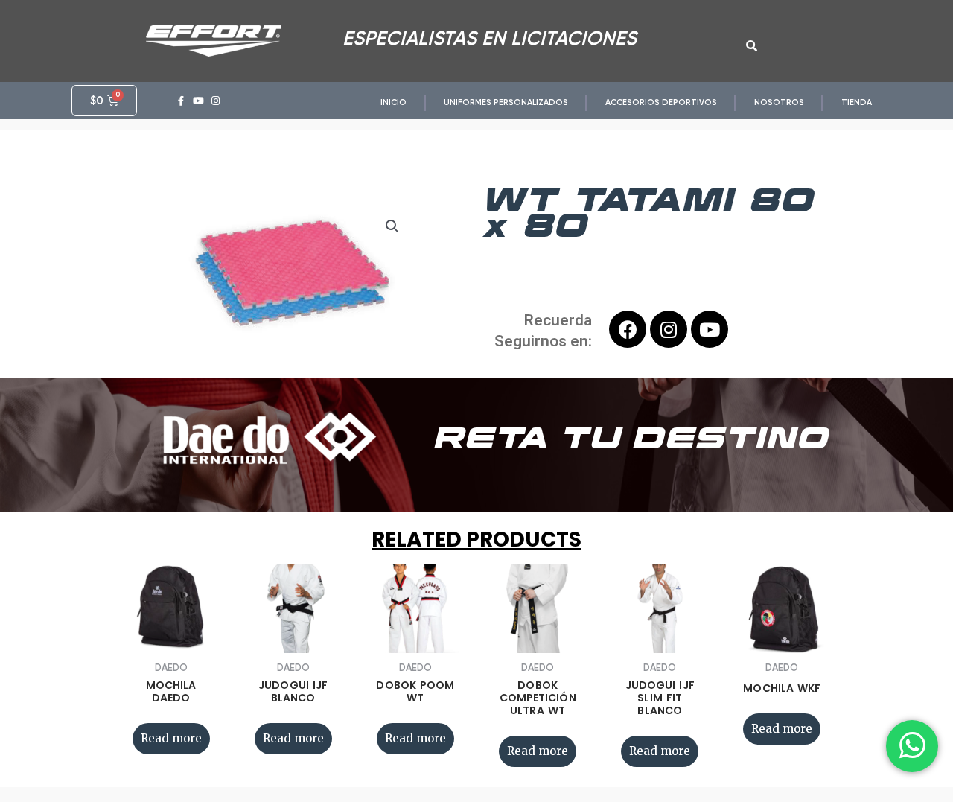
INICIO (393, 102)
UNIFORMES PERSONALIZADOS (506, 102)
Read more (171, 738)
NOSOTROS (779, 102)
